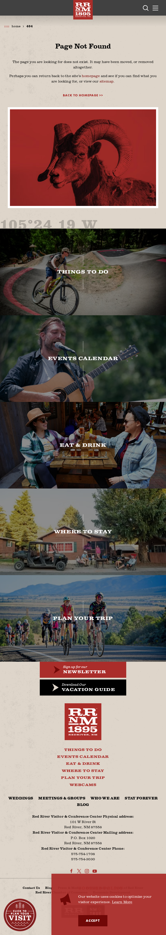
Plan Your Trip (83, 777)
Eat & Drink (83, 763)
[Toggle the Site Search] (145, 8)
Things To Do (83, 749)
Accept (93, 920)
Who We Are (105, 798)
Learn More (122, 901)
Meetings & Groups (61, 798)
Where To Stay (83, 770)
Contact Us (31, 888)
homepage (91, 75)
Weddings (20, 798)
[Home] (83, 9)
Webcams (83, 785)
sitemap (106, 81)
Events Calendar (83, 756)
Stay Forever (141, 798)
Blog (83, 804)
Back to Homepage (80, 95)
